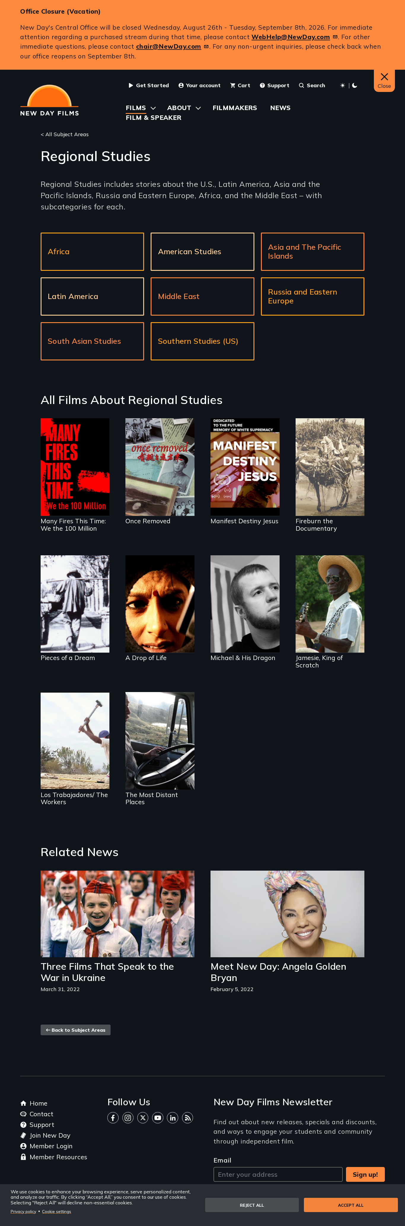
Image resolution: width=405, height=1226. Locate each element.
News (280, 108)
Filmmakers (235, 108)
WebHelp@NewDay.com (290, 37)
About (179, 108)
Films (136, 108)
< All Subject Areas (65, 134)
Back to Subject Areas (79, 1030)
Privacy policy (23, 1211)
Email (222, 1160)
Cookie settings (56, 1211)
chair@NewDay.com (168, 46)
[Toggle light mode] (349, 85)
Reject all (252, 1205)
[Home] (49, 100)
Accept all (350, 1205)
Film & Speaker (154, 117)
